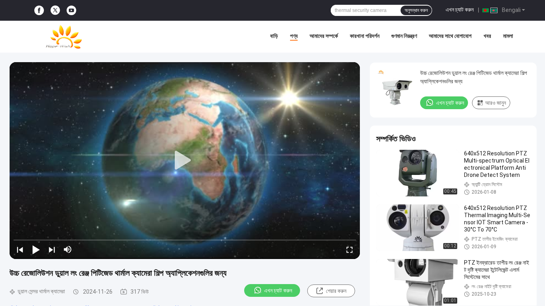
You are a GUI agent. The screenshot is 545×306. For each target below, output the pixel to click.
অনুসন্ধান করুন (416, 10)
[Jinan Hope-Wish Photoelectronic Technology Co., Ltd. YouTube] (71, 11)
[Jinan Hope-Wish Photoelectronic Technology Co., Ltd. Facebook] (39, 11)
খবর (487, 36)
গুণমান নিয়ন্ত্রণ (404, 36)
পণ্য (294, 36)
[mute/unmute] (68, 249)
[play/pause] (36, 249)
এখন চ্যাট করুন (460, 9)
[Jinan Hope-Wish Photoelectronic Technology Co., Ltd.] (64, 37)
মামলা (508, 36)
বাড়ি (274, 36)
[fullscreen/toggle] (349, 249)
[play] (185, 161)
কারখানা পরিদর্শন (364, 36)
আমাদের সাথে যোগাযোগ (450, 36)
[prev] (20, 249)
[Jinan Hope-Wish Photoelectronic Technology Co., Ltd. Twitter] (55, 10)
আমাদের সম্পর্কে (324, 36)
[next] (52, 249)
